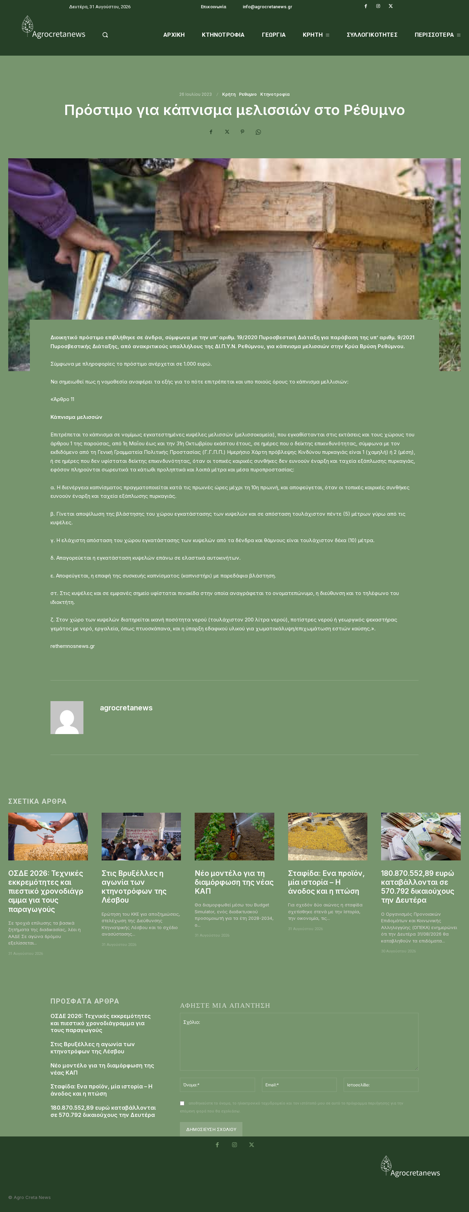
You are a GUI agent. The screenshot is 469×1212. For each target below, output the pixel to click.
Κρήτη (229, 94)
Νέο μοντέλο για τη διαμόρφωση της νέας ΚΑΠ (234, 882)
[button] (121, 34)
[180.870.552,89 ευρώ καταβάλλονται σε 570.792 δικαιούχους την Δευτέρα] (421, 836)
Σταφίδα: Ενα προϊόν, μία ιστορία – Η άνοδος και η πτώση (326, 882)
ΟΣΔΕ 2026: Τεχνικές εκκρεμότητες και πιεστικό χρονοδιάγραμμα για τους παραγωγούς (45, 891)
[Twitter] (390, 6)
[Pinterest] (242, 132)
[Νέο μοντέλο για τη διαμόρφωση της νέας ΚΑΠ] (234, 836)
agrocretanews (126, 708)
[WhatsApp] (258, 132)
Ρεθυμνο (248, 94)
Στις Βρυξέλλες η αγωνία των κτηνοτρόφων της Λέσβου (134, 887)
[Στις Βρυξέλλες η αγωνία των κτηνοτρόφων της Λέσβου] (141, 836)
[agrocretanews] (71, 717)
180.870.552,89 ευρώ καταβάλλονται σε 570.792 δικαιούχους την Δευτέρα (417, 887)
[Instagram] (378, 6)
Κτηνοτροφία (275, 94)
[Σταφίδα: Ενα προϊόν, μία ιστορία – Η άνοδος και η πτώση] (328, 836)
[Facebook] (366, 6)
